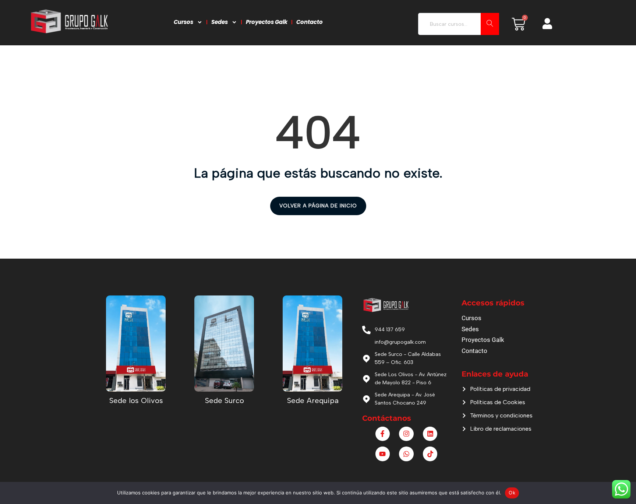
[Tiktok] (430, 454)
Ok (512, 493)
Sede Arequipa (313, 400)
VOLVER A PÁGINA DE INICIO (318, 206)
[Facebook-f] (382, 434)
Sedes (219, 22)
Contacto (309, 22)
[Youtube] (382, 454)
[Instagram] (406, 434)
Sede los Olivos (136, 400)
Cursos (183, 22)
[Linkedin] (430, 434)
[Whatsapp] (406, 454)
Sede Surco (224, 400)
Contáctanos (386, 418)
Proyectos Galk (266, 22)
